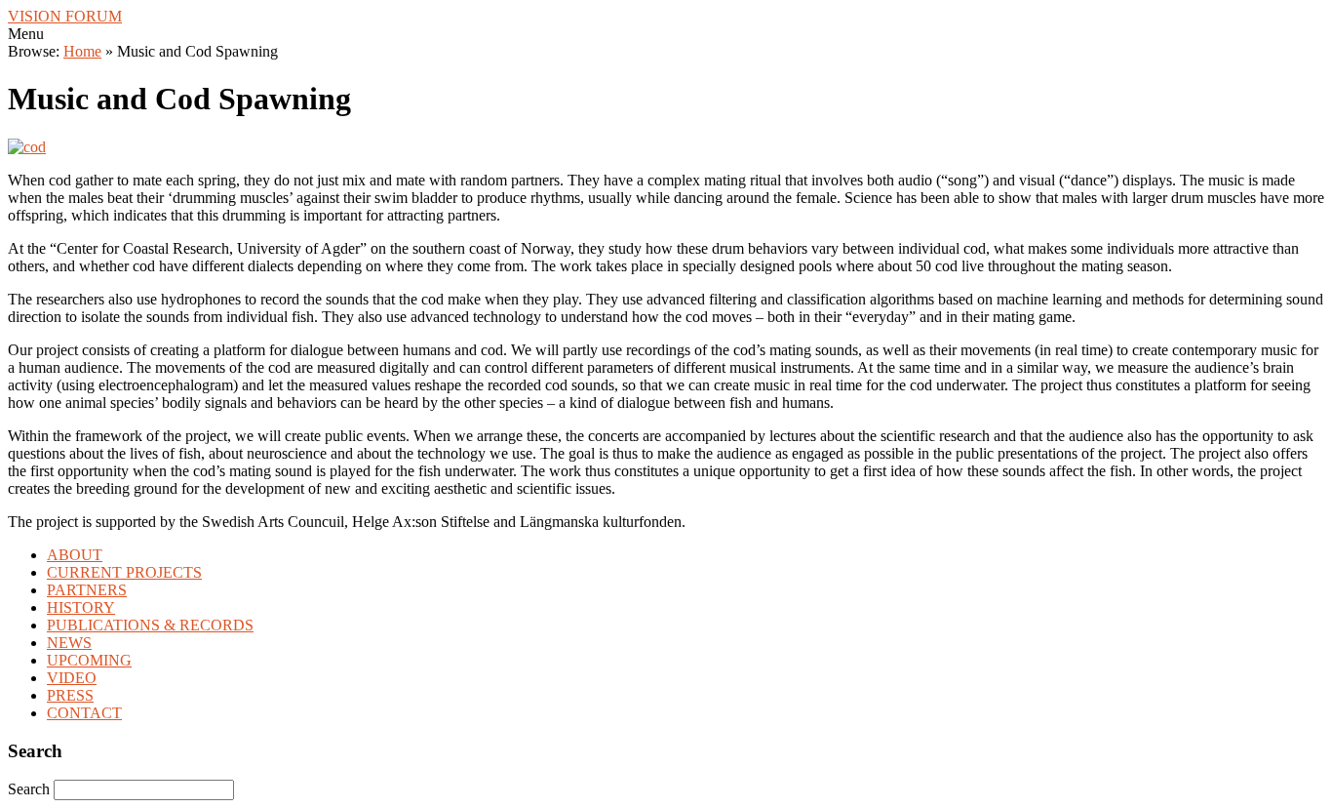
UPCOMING (89, 660)
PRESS (70, 695)
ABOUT (74, 554)
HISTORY (81, 607)
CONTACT (84, 713)
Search (31, 789)
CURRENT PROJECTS (124, 572)
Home (82, 51)
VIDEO (72, 677)
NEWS (69, 642)
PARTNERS (87, 590)
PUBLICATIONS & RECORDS (150, 625)
